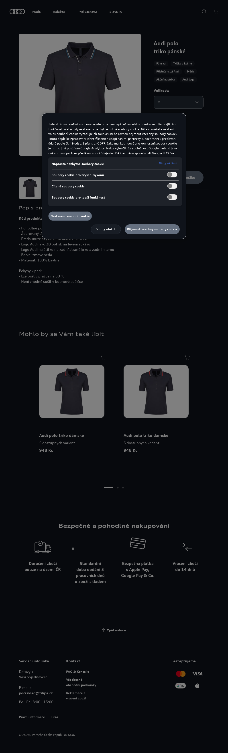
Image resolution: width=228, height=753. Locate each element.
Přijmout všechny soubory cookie (152, 229)
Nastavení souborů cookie (70, 216)
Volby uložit (105, 229)
